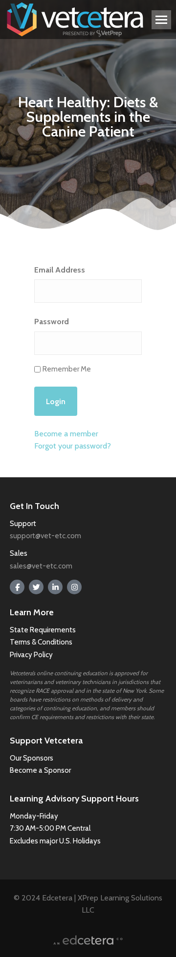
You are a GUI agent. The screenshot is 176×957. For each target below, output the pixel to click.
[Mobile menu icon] (161, 19)
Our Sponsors (31, 758)
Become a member (66, 433)
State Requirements (43, 629)
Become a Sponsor (40, 770)
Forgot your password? (72, 445)
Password (51, 321)
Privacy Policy (31, 654)
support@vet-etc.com (45, 535)
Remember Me (67, 369)
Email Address (59, 269)
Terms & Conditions (42, 642)
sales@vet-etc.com (41, 566)
